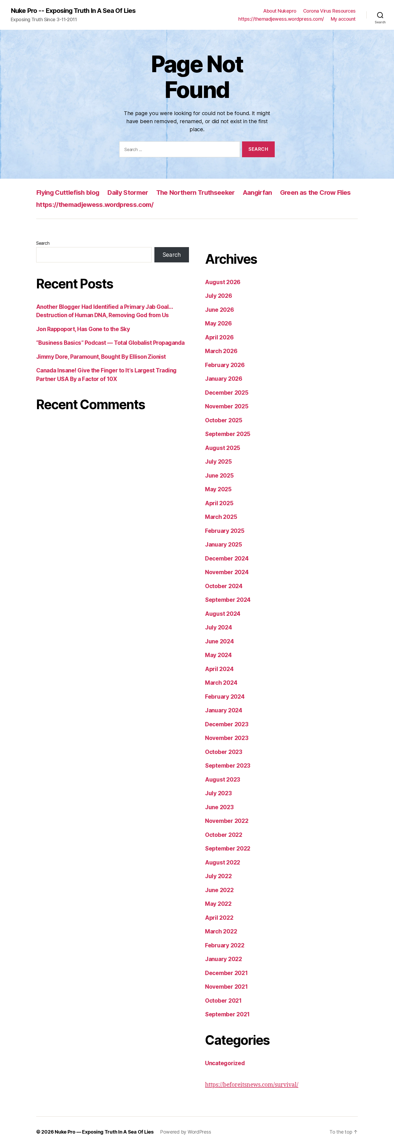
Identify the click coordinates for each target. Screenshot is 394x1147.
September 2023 (227, 765)
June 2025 (219, 475)
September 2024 (228, 599)
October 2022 (223, 834)
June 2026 (219, 309)
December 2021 (226, 973)
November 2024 (227, 572)
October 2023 (223, 752)
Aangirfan (257, 192)
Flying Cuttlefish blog (67, 192)
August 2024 (222, 613)
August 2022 (222, 862)
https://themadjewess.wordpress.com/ (281, 19)
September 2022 (227, 848)
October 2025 (223, 420)
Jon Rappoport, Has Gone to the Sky (83, 329)
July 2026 (218, 295)
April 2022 (219, 917)
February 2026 (225, 365)
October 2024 (224, 586)
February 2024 (225, 696)
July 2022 (218, 876)
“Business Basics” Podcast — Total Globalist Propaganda (110, 342)
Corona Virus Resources (329, 11)
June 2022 (219, 890)
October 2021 (223, 1000)
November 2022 (226, 821)
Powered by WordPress (185, 1132)
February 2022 (224, 945)
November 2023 (226, 738)
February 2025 (224, 530)
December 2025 (226, 392)
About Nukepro (279, 11)
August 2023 (222, 779)
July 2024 (218, 627)
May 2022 (218, 903)
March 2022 (221, 931)
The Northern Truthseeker (195, 192)
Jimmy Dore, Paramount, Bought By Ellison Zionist (101, 356)
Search (42, 243)
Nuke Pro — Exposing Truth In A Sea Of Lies (104, 1132)
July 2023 (218, 793)
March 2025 (221, 517)
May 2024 (218, 655)
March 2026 (221, 351)
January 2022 (223, 959)
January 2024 (223, 710)
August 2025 (222, 448)
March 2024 (221, 682)
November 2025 (226, 406)
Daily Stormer (127, 192)
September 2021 (227, 1014)
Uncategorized (225, 1063)
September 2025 (227, 434)
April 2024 (219, 669)
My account (343, 19)
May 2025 (218, 489)
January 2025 (223, 544)
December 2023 (226, 724)
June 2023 (219, 807)
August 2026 (222, 282)
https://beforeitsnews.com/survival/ (251, 1085)
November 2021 (226, 986)
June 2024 (219, 641)
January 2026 (223, 378)
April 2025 (219, 503)
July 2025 (218, 461)
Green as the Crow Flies (315, 192)
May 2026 (218, 323)
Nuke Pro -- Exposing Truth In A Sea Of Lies (73, 11)
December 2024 (227, 558)
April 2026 (219, 337)
